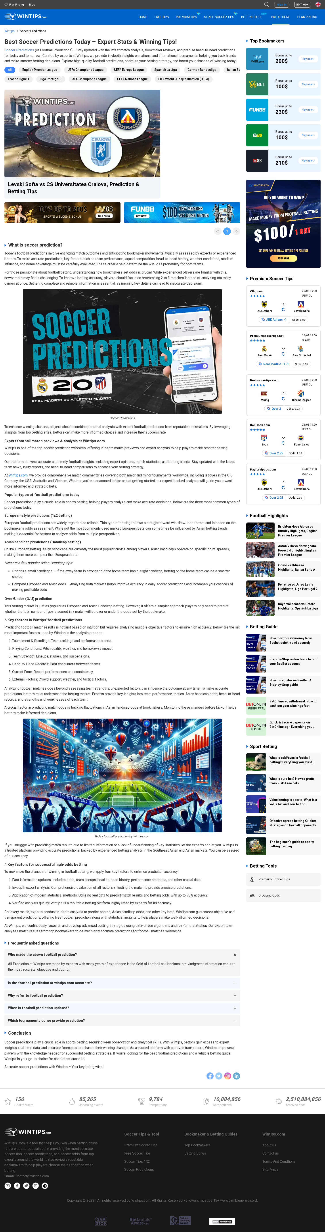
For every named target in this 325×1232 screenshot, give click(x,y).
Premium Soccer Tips (272, 278)
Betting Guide (263, 626)
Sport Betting (263, 746)
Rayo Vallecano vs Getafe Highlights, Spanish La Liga (298, 606)
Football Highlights (269, 515)
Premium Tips (186, 17)
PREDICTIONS (280, 17)
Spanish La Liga (165, 69)
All (10, 69)
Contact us (270, 1153)
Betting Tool (253, 15)
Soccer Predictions (19, 50)
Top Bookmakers (267, 41)
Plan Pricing (307, 17)
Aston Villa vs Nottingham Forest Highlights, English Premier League (297, 550)
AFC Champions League (89, 79)
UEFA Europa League (129, 69)
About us (269, 1145)
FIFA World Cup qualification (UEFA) (183, 79)
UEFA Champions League (85, 69)
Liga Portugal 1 (51, 79)
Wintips (9, 31)
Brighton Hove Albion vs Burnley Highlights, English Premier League (297, 531)
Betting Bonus (195, 1153)
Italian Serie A (237, 69)
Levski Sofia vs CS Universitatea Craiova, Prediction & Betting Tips (73, 188)
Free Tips (162, 17)
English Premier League (39, 69)
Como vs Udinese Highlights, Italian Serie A (296, 567)
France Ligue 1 (18, 79)
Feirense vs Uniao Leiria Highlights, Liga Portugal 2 (297, 587)
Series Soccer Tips (219, 17)
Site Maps (270, 1169)
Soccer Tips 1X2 (137, 1161)
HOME (143, 17)
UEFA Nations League (132, 79)
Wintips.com (18, 475)
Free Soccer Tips (137, 1153)
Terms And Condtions (279, 1161)
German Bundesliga (201, 69)
